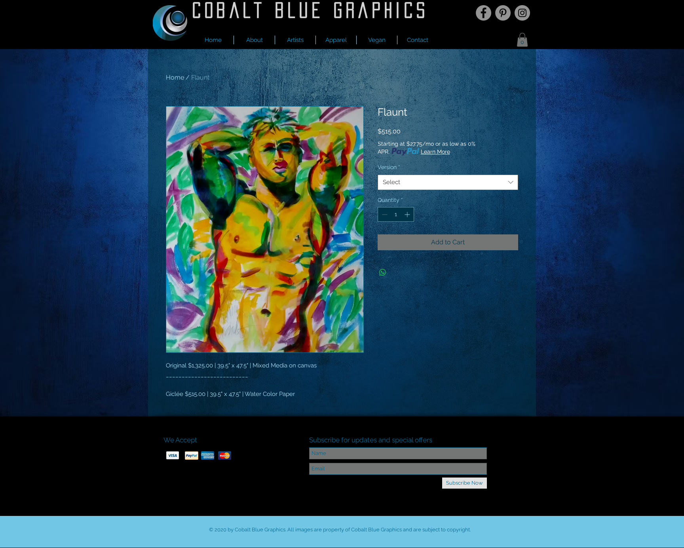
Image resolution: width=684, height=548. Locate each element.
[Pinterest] (503, 13)
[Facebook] (483, 13)
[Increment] (408, 214)
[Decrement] (384, 214)
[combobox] (448, 182)
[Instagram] (522, 13)
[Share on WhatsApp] (383, 272)
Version (389, 167)
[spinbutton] (396, 214)
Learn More (435, 151)
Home (175, 77)
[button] (295, 40)
